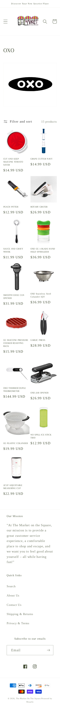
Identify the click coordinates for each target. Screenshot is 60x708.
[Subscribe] (48, 650)
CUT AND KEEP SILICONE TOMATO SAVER (13, 162)
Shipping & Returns (20, 614)
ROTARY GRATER (39, 207)
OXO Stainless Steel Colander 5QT (40, 295)
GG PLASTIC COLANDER (15, 443)
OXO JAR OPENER (39, 392)
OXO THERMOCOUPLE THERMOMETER (14, 389)
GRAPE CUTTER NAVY (41, 159)
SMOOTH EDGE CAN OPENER (13, 296)
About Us (13, 595)
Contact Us (14, 604)
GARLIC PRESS (37, 340)
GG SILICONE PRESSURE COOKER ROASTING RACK (15, 343)
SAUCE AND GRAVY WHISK (13, 250)
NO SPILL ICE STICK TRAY (40, 436)
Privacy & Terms (18, 623)
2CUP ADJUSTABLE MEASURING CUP (12, 486)
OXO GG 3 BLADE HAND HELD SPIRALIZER (42, 250)
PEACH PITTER (10, 207)
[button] (5, 21)
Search (11, 586)
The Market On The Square (28, 698)
